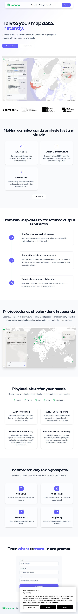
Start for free (10, 46)
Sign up (66, 5)
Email (21, 577)
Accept (65, 607)
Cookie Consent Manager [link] (30, 590)
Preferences (31, 607)
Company (23, 568)
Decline (48, 607)
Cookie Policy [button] (63, 600)
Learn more (27, 46)
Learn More (39, 196)
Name (21, 560)
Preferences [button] (55, 602)
